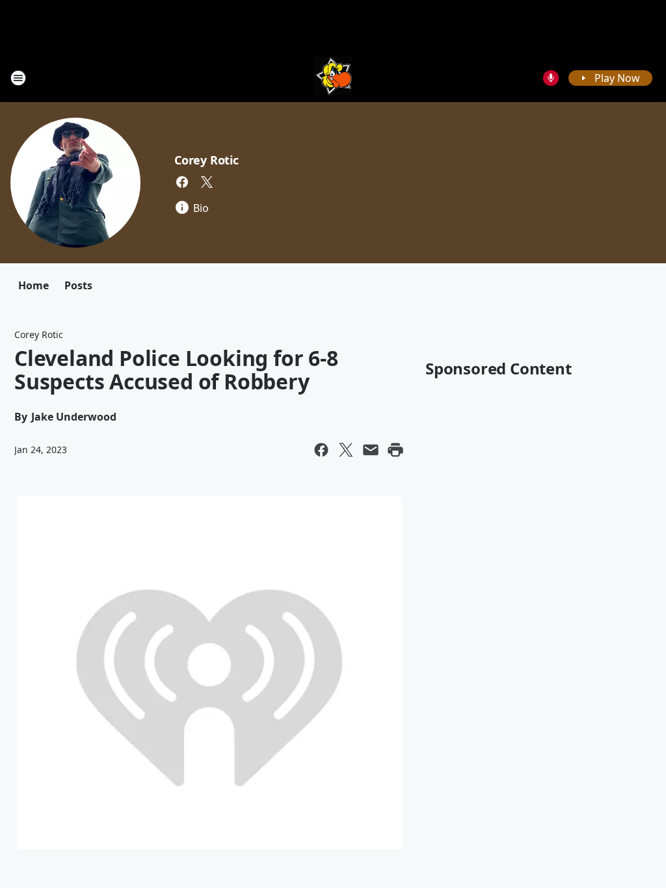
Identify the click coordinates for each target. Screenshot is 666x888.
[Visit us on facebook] (182, 182)
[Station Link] (333, 78)
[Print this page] (395, 450)
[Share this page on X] (346, 450)
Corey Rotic (206, 160)
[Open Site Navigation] (18, 78)
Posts (78, 285)
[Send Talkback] (551, 78)
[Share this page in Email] (371, 450)
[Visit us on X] (207, 182)
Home (33, 285)
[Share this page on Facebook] (321, 450)
